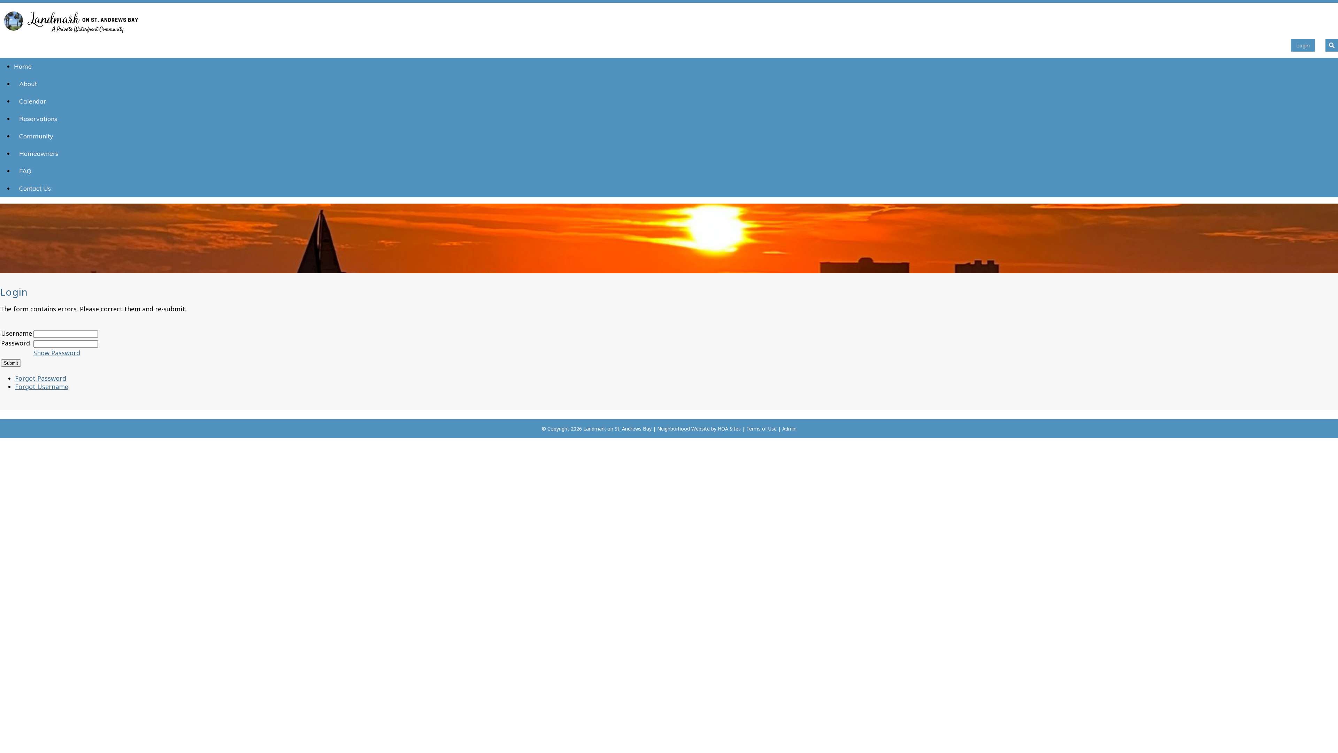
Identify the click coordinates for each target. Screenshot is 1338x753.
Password (15, 343)
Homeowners (38, 154)
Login (1303, 45)
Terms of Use (761, 428)
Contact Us (35, 188)
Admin (789, 428)
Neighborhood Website (683, 428)
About (28, 84)
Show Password (56, 353)
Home (23, 66)
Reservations (38, 119)
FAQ (25, 171)
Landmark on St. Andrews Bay (617, 428)
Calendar (32, 101)
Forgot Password (40, 378)
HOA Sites (729, 428)
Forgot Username (41, 386)
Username (16, 333)
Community (36, 136)
